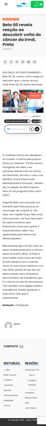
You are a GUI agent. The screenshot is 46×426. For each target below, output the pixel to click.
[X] (11, 62)
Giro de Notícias (10, 19)
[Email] (34, 62)
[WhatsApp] (22, 62)
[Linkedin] (28, 62)
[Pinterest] (16, 62)
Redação (17, 324)
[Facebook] (5, 62)
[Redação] (8, 325)
